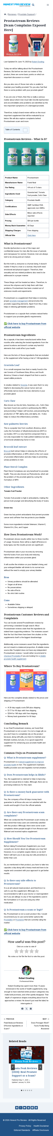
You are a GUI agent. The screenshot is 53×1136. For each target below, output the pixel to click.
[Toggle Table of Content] (24, 130)
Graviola (24, 385)
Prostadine (8, 920)
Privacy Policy (25, 1126)
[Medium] (32, 1107)
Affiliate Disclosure (40, 1130)
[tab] (21, 1090)
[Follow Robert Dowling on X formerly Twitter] (26, 1008)
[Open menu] (47, 5)
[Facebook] (16, 1107)
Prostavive (19, 920)
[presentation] (26, 1055)
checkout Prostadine (12, 656)
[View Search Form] (33, 5)
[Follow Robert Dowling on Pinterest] (31, 1008)
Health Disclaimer (41, 1126)
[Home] (5, 14)
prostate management (19, 301)
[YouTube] (24, 1107)
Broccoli (7, 451)
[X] (20, 1107)
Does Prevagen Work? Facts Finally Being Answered (40, 1024)
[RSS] (36, 1107)
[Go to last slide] (13, 1067)
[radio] (16, 951)
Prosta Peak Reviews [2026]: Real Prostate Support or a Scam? (24, 1072)
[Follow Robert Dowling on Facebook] (22, 1008)
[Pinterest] (28, 1107)
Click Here (31, 235)
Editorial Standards (22, 1130)
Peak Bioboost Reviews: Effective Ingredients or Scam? (13, 1024)
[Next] (40, 1067)
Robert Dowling (38, 62)
